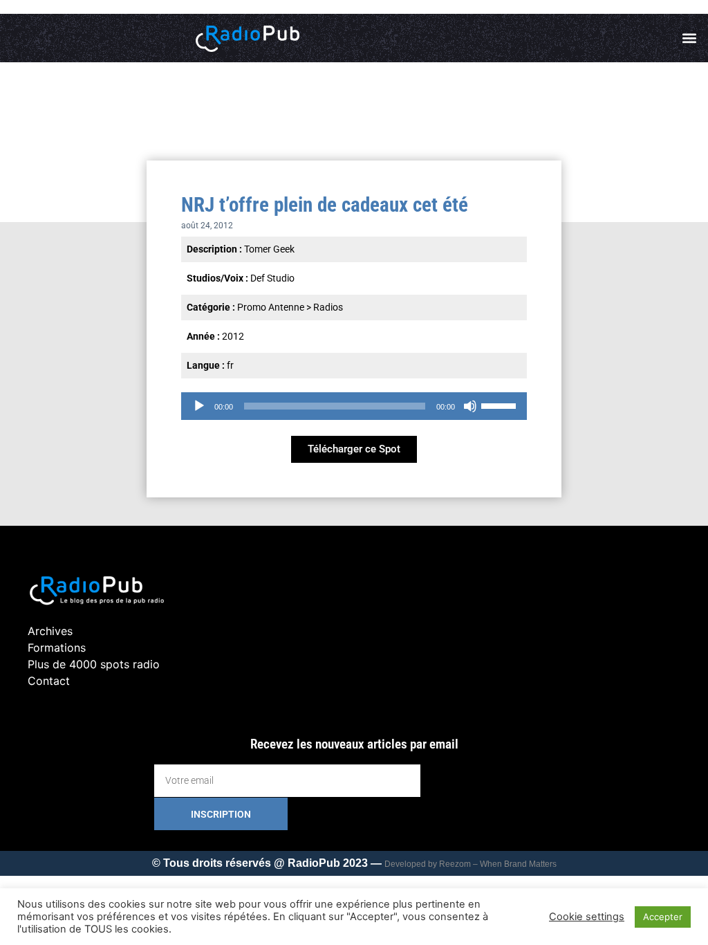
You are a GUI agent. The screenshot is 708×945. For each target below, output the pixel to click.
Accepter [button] (662, 916)
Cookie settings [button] (586, 916)
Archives (50, 631)
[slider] (500, 404)
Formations (57, 647)
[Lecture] (199, 406)
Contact (49, 681)
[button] (689, 38)
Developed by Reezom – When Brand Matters (470, 864)
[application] (354, 406)
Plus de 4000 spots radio (94, 664)
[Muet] (470, 406)
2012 (233, 336)
